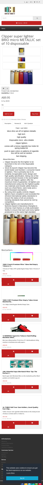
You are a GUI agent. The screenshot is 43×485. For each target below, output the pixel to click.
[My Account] (27, 2)
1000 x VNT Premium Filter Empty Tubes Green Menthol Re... (20, 301)
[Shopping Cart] (37, 2)
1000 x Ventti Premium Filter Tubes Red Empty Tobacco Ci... (20, 265)
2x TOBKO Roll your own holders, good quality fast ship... (20, 408)
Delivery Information (7, 443)
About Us (4, 441)
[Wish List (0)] (34, 2)
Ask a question (28, 123)
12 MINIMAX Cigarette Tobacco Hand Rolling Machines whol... (19, 336)
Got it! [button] (22, 478)
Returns (4, 455)
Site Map (4, 457)
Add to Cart (9, 114)
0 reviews (13, 119)
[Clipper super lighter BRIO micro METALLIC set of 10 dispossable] (21, 51)
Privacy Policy (5, 445)
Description (8, 123)
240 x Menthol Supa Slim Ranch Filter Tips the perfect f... (20, 372)
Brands (4, 462)
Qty (3, 105)
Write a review (22, 119)
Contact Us (5, 453)
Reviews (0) (18, 123)
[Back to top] (36, 478)
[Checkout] (39, 2)
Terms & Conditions (7, 447)
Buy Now (35, 114)
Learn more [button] (10, 473)
